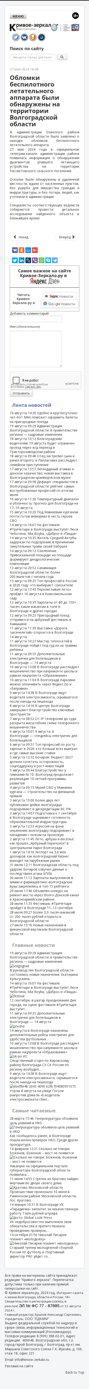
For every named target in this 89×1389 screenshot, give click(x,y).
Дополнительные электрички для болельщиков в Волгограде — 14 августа (37, 658)
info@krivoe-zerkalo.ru (32, 1359)
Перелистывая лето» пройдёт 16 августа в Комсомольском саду (41, 593)
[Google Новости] (59, 304)
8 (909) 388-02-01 (50, 1336)
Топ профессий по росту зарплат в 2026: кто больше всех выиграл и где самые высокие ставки (43, 748)
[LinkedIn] (21, 260)
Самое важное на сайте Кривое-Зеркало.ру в (44, 273)
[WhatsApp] (41, 260)
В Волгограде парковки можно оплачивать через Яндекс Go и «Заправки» (42, 684)
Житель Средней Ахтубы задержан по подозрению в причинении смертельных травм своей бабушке (43, 542)
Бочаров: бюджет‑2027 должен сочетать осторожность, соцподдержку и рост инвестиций (41, 761)
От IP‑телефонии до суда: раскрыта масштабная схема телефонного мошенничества (44, 722)
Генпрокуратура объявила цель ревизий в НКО (44, 1131)
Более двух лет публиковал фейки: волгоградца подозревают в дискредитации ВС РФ (40, 804)
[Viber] (35, 260)
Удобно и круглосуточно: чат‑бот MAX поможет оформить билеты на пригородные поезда (44, 417)
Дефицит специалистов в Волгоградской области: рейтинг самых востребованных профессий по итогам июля (44, 488)
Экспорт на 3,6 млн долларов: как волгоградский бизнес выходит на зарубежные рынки (39, 856)
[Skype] (48, 260)
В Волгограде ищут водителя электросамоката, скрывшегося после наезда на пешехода (44, 696)
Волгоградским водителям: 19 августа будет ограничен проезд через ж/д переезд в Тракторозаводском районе (42, 445)
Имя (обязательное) (25, 326)
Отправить (21, 393)
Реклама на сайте (19, 1366)
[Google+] (35, 250)
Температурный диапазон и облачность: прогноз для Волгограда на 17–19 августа (44, 503)
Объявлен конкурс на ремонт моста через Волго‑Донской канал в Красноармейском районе (44, 894)
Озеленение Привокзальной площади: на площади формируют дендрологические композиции (40, 557)
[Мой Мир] (28, 250)
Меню (18, 16)
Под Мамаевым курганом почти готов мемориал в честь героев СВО (44, 516)
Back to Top (74, 1372)
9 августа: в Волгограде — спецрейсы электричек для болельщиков (43, 735)
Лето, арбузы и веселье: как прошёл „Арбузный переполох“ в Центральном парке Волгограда (42, 843)
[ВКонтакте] (15, 250)
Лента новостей (31, 405)
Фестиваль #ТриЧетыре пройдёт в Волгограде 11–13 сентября (41, 905)
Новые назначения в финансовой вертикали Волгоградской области (41, 929)
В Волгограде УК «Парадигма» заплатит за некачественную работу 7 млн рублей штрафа (44, 1217)
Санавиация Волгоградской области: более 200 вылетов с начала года (35, 572)
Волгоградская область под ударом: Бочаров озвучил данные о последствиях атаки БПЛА (44, 868)
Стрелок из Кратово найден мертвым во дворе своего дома (44, 1189)
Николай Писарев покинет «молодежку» (41, 1245)
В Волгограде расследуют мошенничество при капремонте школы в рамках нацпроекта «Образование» (44, 671)
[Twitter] (15, 260)
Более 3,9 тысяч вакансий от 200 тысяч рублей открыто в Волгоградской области (42, 916)
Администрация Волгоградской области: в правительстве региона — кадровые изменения (44, 430)
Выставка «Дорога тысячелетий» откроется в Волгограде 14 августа (41, 632)
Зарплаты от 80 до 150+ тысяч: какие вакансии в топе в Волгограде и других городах (43, 606)
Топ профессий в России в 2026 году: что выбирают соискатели (43, 583)
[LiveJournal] (28, 260)
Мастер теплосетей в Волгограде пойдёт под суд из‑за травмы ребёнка (43, 645)
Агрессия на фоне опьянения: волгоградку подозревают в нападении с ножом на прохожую (42, 830)
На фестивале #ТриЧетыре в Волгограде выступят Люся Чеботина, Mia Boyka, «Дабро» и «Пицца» (44, 529)
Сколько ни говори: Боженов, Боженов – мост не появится (42, 1161)
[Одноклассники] (21, 250)
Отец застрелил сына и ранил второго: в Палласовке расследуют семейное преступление (43, 460)
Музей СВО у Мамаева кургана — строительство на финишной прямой (42, 791)
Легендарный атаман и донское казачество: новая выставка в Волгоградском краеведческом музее (42, 473)
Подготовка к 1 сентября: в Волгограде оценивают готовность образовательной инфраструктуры (43, 817)
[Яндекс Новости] (59, 296)
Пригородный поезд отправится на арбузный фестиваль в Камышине (40, 619)
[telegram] (55, 260)
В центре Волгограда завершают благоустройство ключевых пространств (42, 709)
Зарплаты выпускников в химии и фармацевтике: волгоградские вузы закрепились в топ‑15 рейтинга (41, 881)
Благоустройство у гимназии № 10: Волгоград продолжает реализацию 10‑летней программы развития (42, 776)
